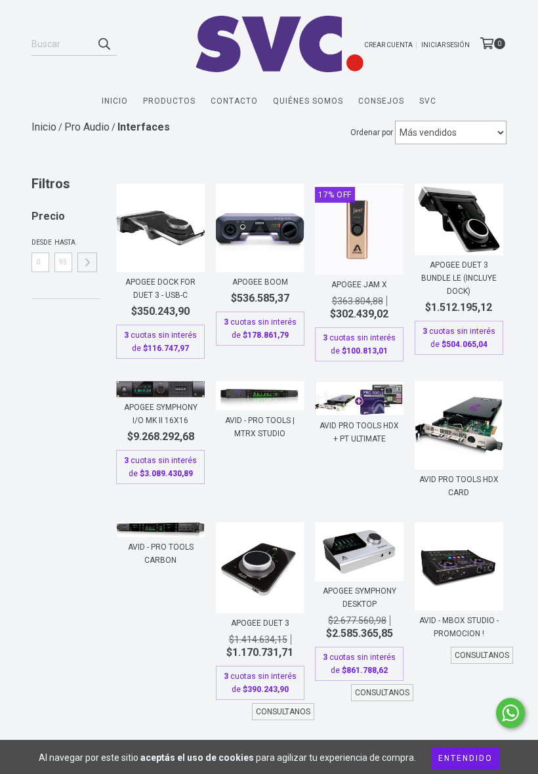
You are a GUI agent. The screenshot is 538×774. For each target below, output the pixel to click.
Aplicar (87, 262)
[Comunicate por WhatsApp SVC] (510, 713)
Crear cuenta (388, 45)
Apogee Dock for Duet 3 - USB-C (160, 288)
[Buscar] (104, 44)
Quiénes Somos (308, 101)
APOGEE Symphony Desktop (359, 597)
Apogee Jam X (359, 284)
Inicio (115, 101)
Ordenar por (371, 132)
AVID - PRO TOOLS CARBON (161, 553)
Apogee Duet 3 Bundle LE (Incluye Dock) (459, 278)
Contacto (234, 101)
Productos (169, 101)
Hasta (63, 242)
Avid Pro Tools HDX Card (459, 486)
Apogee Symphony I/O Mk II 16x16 (160, 414)
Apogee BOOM (260, 282)
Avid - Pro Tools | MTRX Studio (260, 427)
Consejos (381, 101)
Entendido (465, 758)
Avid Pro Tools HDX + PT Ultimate (359, 432)
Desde (40, 242)
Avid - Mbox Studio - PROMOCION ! (459, 627)
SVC (427, 101)
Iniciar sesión (445, 45)
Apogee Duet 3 (260, 623)
